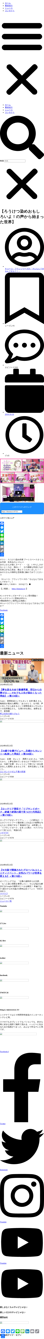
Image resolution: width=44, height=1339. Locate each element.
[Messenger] (22, 527)
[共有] (22, 554)
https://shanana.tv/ (19, 589)
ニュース (9, 8)
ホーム (8, 3)
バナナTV (4, 833)
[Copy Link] (22, 551)
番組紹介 (9, 6)
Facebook (4, 610)
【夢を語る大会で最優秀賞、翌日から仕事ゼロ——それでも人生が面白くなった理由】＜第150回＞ (21, 692)
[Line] (22, 535)
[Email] (22, 547)
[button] (22, 58)
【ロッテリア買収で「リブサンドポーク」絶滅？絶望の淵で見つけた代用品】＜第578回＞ (21, 811)
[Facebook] (22, 524)
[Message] (22, 539)
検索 (2, 161)
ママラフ (4, 894)
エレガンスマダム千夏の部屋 (12, 772)
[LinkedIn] (22, 543)
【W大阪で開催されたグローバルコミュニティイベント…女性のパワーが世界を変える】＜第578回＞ (21, 873)
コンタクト (10, 11)
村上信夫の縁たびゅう (10, 714)
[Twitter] (22, 531)
